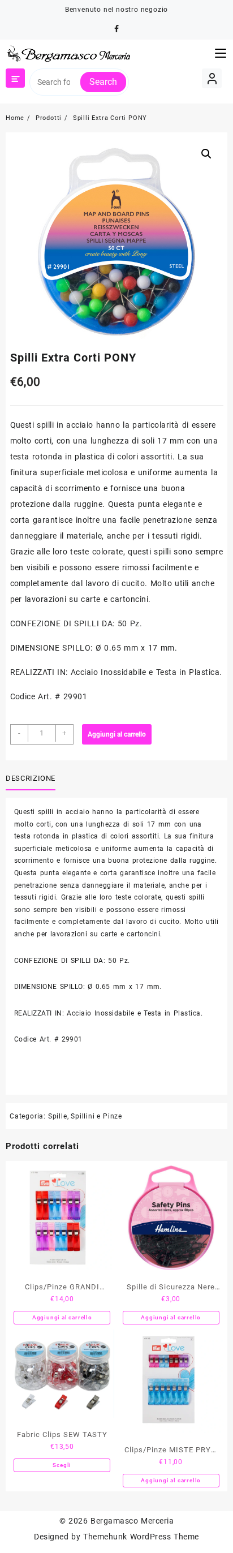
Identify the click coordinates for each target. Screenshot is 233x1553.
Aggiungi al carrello (117, 734)
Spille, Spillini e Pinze (85, 1116)
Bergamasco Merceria (132, 1520)
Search (103, 81)
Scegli (62, 1465)
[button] (206, 154)
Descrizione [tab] (30, 778)
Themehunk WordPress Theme (141, 1536)
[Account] (212, 78)
